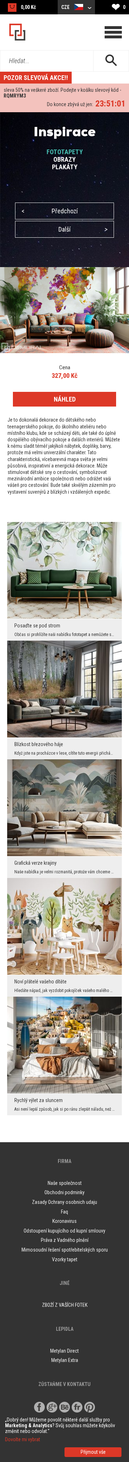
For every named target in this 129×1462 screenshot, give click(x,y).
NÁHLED (65, 399)
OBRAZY (64, 159)
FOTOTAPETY (65, 152)
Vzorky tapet (64, 1259)
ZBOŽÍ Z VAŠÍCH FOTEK (64, 1305)
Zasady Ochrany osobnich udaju (64, 1202)
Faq (64, 1212)
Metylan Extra (64, 1360)
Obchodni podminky (64, 1192)
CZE (66, 7)
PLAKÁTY (64, 167)
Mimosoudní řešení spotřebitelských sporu (65, 1250)
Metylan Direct (64, 1351)
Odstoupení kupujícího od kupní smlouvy (64, 1231)
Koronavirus (64, 1221)
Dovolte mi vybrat (22, 1439)
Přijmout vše (93, 1452)
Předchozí (50, 211)
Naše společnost (65, 1183)
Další (83, 229)
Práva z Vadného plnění (65, 1240)
